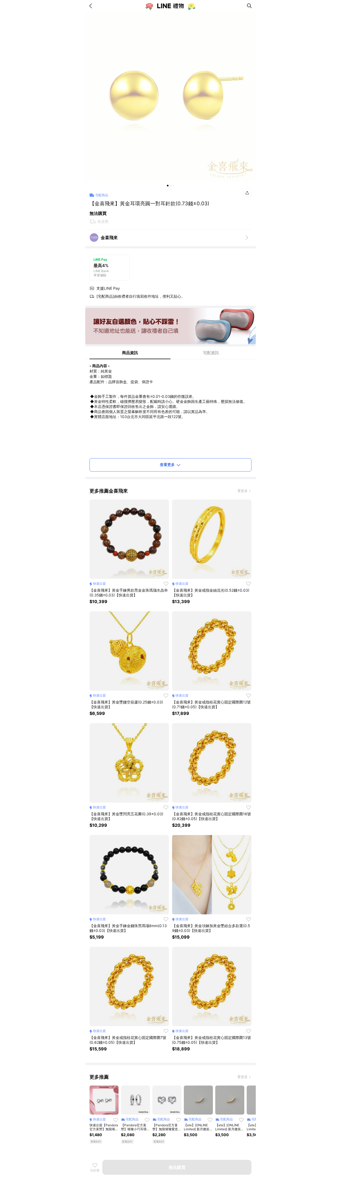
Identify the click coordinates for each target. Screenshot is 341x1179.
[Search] (249, 6)
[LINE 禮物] (170, 6)
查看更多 (167, 464)
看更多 (242, 491)
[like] (166, 584)
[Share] (247, 193)
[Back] (91, 6)
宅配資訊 (211, 352)
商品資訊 (130, 352)
